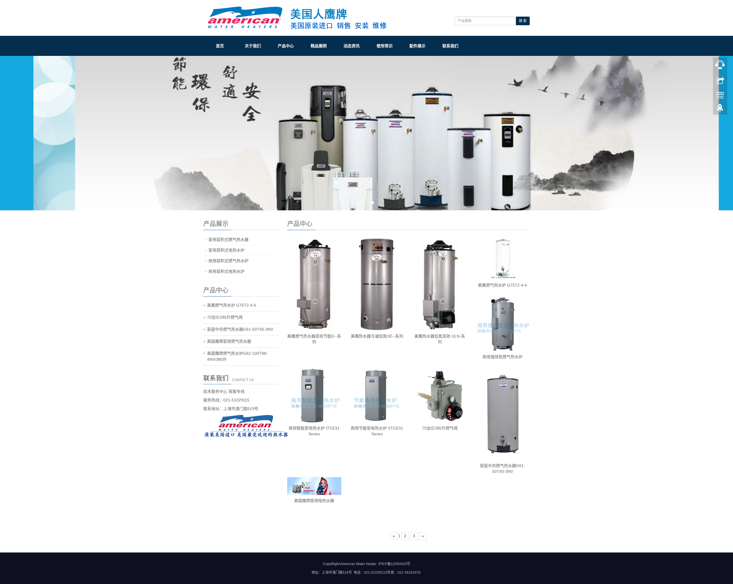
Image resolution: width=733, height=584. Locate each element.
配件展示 (417, 46)
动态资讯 (352, 46)
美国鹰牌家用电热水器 (314, 500)
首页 (220, 46)
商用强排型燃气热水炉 (502, 356)
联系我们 (450, 46)
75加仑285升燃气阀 (440, 428)
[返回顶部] (720, 110)
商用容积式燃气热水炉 (228, 260)
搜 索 (523, 21)
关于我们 (253, 46)
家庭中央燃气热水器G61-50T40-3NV (240, 329)
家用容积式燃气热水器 (228, 239)
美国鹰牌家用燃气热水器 (229, 341)
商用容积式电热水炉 (226, 271)
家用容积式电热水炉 (226, 250)
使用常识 (385, 46)
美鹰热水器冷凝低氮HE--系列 (377, 336)
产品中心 (286, 46)
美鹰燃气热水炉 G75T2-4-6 (502, 285)
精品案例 (319, 46)
